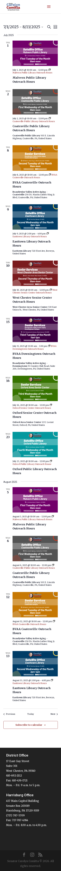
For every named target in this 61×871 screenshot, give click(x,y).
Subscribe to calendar (28, 724)
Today (30, 714)
